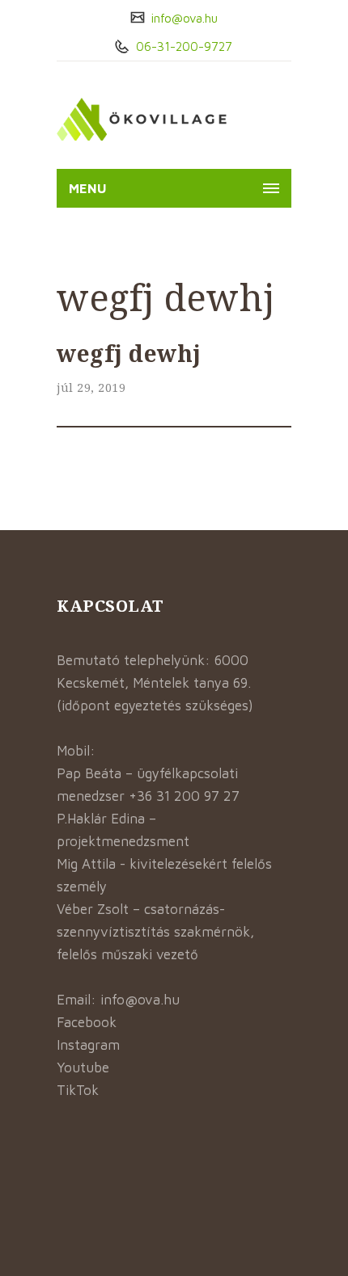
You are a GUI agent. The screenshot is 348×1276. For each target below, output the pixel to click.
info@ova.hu (183, 18)
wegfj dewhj (129, 353)
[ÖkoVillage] (142, 119)
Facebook (87, 1022)
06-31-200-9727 (182, 46)
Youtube (83, 1067)
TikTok (78, 1090)
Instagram (88, 1045)
